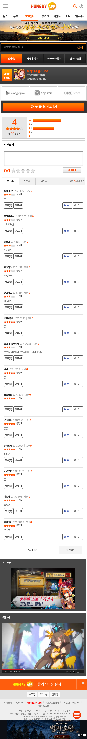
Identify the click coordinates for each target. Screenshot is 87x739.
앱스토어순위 (75, 58)
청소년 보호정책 (51, 702)
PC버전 (43, 694)
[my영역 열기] (5, 5)
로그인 (32, 694)
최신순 (10, 181)
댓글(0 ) (8, 205)
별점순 (44, 181)
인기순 (27, 181)
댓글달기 (18, 205)
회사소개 (8, 702)
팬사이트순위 (32, 58)
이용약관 (19, 702)
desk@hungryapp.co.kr (55, 716)
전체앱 (55, 694)
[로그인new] (81, 5)
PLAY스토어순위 (54, 58)
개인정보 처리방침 (34, 702)
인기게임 (11, 58)
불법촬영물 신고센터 (70, 702)
